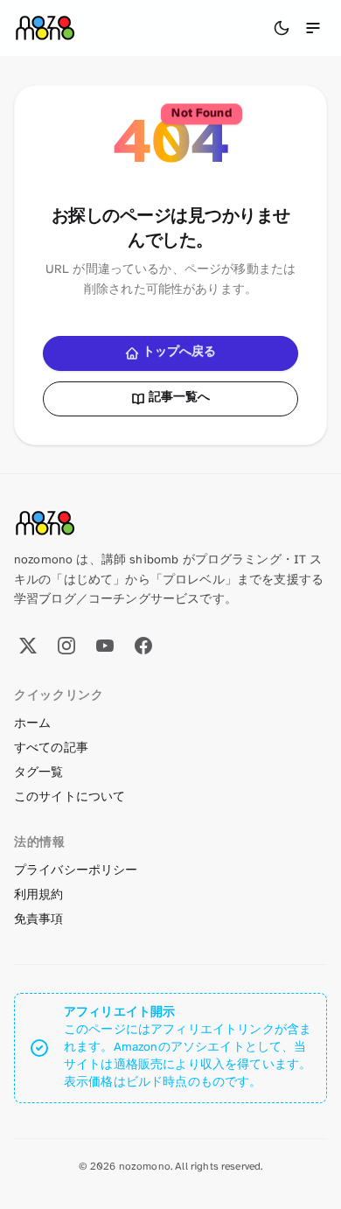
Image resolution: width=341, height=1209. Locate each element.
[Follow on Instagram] (66, 646)
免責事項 (39, 919)
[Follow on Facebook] (143, 646)
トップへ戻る (180, 352)
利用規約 (39, 895)
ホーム (32, 723)
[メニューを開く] (313, 28)
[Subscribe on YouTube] (105, 646)
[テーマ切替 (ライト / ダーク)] (282, 28)
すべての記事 (51, 748)
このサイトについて (69, 797)
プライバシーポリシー (76, 870)
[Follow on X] (28, 646)
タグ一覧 (39, 772)
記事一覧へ (180, 397)
